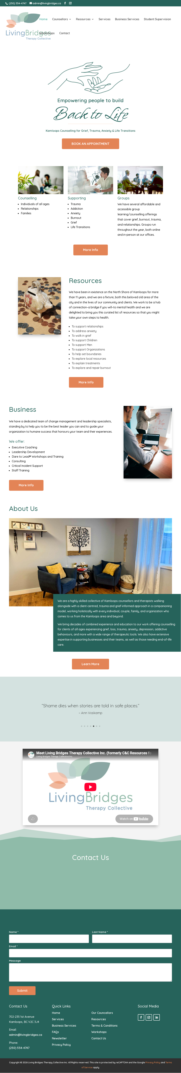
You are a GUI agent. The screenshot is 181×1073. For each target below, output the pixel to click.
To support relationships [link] (87, 326)
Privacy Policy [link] (61, 1044)
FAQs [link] (55, 1032)
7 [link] (99, 726)
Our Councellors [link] (102, 1013)
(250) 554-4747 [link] (18, 3)
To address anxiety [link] (84, 331)
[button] (65, 3)
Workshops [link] (47, 33)
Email (13, 946)
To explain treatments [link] (86, 363)
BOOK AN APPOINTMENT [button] (90, 144)
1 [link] (81, 726)
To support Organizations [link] (88, 349)
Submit (22, 991)
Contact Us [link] (98, 1038)
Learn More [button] (90, 664)
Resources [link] (83, 19)
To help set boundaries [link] (86, 354)
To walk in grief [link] (81, 335)
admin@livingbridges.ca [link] (25, 1035)
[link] (28, 26)
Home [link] (43, 19)
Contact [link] (64, 33)
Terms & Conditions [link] (104, 1025)
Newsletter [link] (59, 1038)
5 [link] (93, 726)
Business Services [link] (127, 19)
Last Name (100, 932)
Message (15, 960)
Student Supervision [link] (157, 19)
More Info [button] (90, 250)
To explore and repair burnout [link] (91, 368)
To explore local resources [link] (89, 358)
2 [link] (84, 726)
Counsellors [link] (60, 19)
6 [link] (96, 726)
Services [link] (104, 19)
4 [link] (90, 726)
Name (13, 932)
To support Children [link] (84, 340)
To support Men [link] (82, 345)
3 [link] (87, 726)
